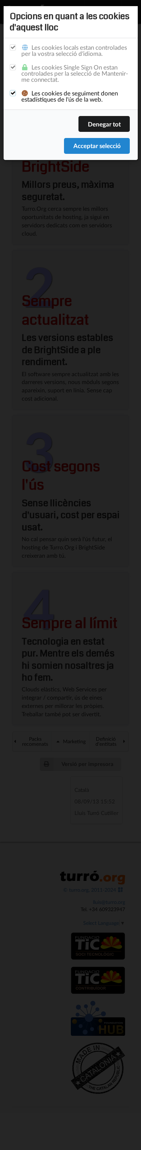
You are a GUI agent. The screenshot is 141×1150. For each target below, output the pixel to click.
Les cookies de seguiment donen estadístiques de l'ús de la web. (69, 96)
